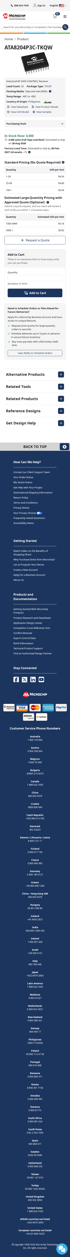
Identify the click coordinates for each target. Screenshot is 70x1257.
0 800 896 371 (35, 1076)
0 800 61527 (35, 998)
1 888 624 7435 (35, 784)
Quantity (13, 272)
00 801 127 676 (35, 1177)
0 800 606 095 (35, 1099)
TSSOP (48, 86)
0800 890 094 (35, 807)
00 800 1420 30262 (35, 1188)
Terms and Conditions (25, 502)
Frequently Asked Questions (29, 518)
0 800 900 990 (35, 863)
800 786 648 (35, 964)
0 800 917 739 (35, 852)
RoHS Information (23, 643)
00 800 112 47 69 (35, 1054)
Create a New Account (25, 569)
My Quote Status (22, 482)
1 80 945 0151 (35, 953)
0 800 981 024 (35, 1121)
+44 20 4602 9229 (35, 1233)
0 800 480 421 (35, 1020)
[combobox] (35, 27)
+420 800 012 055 (35, 818)
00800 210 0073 (35, 773)
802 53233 (35, 829)
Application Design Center (27, 623)
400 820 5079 (35, 796)
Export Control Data (24, 638)
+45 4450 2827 (35, 919)
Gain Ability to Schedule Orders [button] (35, 353)
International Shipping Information (32, 492)
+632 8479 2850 (35, 975)
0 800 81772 (35, 1110)
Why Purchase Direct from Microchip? (34, 559)
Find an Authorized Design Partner (32, 653)
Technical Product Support (28, 648)
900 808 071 (35, 1144)
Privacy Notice (21, 508)
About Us (18, 580)
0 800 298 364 (35, 751)
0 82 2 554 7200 (35, 1132)
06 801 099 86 (35, 908)
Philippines (34, 101)
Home (8, 39)
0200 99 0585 (35, 1155)
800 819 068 (35, 1065)
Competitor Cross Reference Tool (31, 628)
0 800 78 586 (35, 762)
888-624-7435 (21, 5)
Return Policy (20, 497)
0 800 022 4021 (35, 1009)
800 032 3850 (35, 1200)
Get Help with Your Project (27, 487)
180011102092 (35, 1043)
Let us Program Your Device (28, 564)
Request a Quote (37, 240)
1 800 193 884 (35, 739)
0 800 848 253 (35, 1166)
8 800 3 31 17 (35, 840)
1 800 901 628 (35, 941)
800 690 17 (35, 1031)
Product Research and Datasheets (32, 618)
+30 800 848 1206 (35, 885)
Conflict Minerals (22, 633)
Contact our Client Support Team (31, 472)
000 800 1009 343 (35, 930)
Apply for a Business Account (29, 574)
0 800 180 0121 (35, 874)
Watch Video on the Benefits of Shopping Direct (30, 552)
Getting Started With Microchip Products (30, 610)
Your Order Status (23, 477)
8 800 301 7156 (35, 1087)
